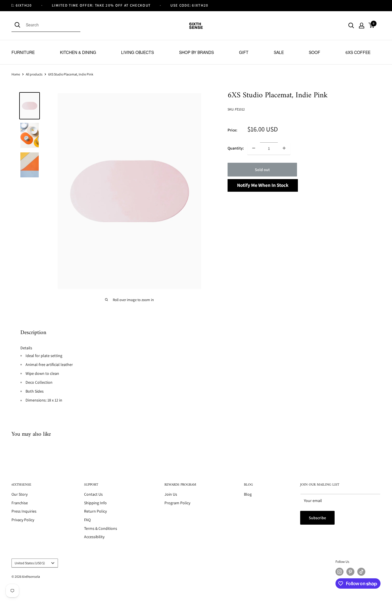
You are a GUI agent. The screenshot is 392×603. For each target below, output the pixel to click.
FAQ (87, 519)
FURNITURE (23, 52)
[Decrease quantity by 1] (254, 148)
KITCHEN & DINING (78, 52)
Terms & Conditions (100, 528)
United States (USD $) (30, 563)
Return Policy (95, 511)
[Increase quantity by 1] (284, 148)
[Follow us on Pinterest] (350, 572)
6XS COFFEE (358, 52)
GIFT (244, 52)
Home (15, 74)
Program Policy (177, 502)
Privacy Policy (22, 519)
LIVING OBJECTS (137, 52)
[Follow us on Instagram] (339, 572)
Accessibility (94, 536)
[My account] (361, 25)
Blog (248, 494)
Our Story (19, 494)
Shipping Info (95, 502)
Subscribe (317, 517)
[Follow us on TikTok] (361, 572)
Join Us (170, 494)
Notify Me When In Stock (262, 185)
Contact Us (93, 494)
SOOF (314, 52)
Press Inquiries (23, 511)
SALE (279, 52)
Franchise (19, 502)
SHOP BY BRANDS (196, 52)
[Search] (18, 25)
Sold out (262, 169)
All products (34, 74)
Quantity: (236, 148)
